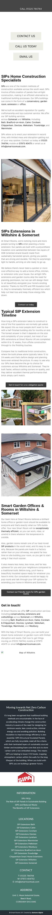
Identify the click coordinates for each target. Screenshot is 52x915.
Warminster (6, 128)
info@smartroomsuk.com (13, 146)
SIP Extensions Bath (26, 824)
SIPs (3, 86)
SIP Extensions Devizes (26, 834)
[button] (26, 2)
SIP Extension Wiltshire (26, 860)
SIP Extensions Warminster (26, 841)
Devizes (18, 125)
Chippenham (7, 125)
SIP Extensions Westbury (26, 847)
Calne (28, 122)
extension (12, 104)
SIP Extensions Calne (26, 828)
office (22, 104)
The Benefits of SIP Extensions (26, 808)
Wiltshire (26, 119)
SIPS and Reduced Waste (26, 805)
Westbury (33, 626)
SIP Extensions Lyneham (26, 837)
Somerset (12, 119)
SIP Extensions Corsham (26, 831)
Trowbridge (39, 125)
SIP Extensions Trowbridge (26, 853)
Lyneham (29, 623)
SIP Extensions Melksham (26, 844)
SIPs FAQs (26, 798)
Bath (3, 122)
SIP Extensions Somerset (26, 863)
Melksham (28, 125)
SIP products (7, 546)
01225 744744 (18, 641)
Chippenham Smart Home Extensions (26, 857)
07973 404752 (27, 878)
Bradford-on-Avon (15, 122)
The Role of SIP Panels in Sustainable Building (26, 802)
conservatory (33, 101)
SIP (27, 611)
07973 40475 (25, 143)
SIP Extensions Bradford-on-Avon (26, 850)
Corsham (36, 122)
